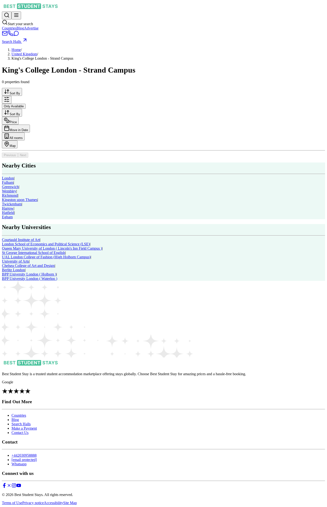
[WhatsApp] (16, 35)
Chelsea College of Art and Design (28, 266)
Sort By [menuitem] (15, 93)
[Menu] (16, 15)
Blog (20, 28)
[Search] (6, 15)
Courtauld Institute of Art (21, 240)
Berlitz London (13, 270)
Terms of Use (12, 503)
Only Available (14, 106)
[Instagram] (13, 486)
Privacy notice (33, 503)
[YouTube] (18, 486)
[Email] (5, 35)
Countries (9, 28)
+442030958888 (24, 455)
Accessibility (53, 503)
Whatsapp (19, 464)
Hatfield (8, 213)
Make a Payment (24, 428)
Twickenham (12, 204)
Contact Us (19, 433)
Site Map (70, 503)
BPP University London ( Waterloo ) (29, 279)
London (8, 178)
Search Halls (12, 42)
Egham (7, 217)
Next (23, 155)
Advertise (31, 28)
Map (13, 146)
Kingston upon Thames (19, 200)
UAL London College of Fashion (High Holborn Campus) (46, 257)
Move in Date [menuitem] (19, 130)
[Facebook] (4, 486)
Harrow (8, 208)
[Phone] (10, 35)
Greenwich (10, 187)
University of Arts (15, 261)
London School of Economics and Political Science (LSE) (46, 244)
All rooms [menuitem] (16, 138)
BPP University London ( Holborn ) (29, 274)
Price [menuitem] (13, 122)
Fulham (7, 182)
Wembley (9, 191)
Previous (10, 155)
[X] (9, 486)
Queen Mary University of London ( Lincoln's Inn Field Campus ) (52, 248)
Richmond (10, 195)
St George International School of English (33, 253)
